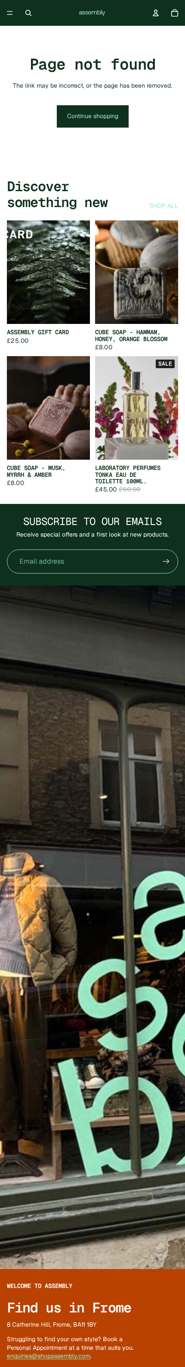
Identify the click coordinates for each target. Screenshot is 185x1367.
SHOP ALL (163, 206)
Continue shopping (92, 116)
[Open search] (28, 12)
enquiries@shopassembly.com (48, 1356)
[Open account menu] (155, 12)
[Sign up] (166, 561)
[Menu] (10, 13)
